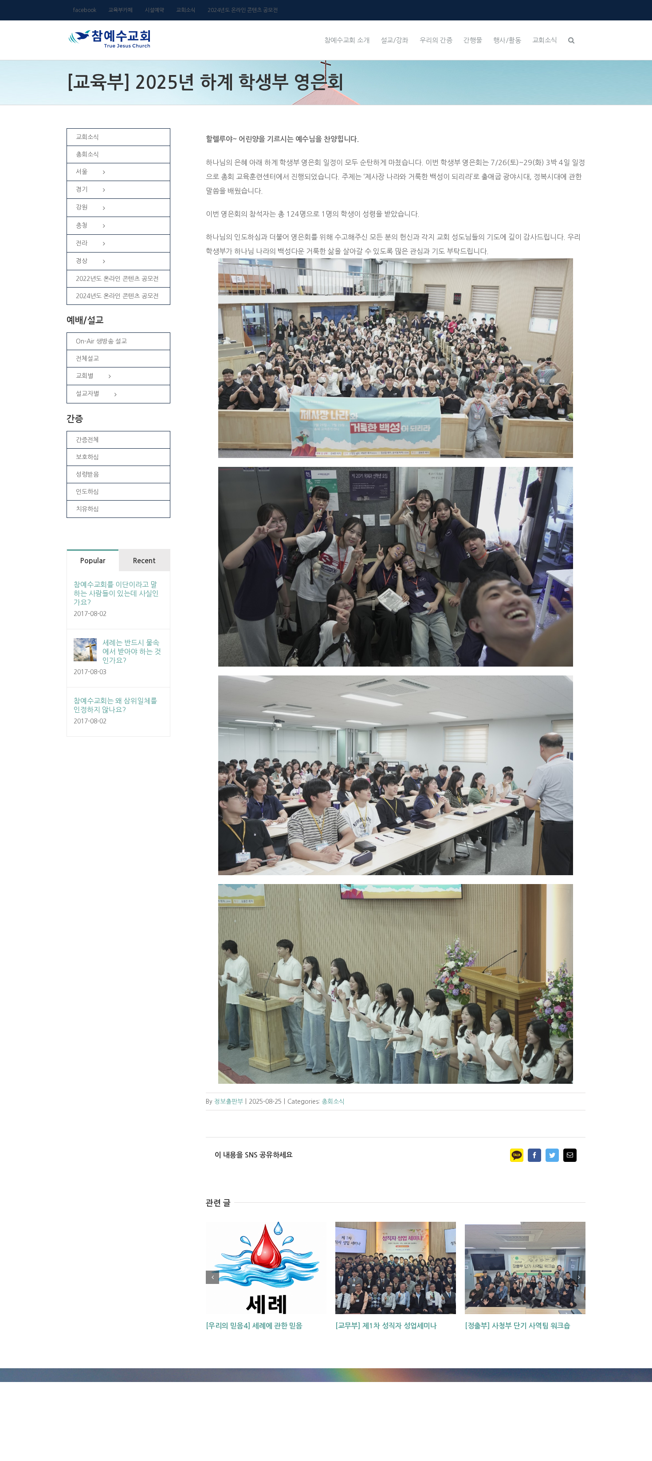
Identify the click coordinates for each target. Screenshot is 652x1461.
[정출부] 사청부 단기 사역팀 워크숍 (517, 1326)
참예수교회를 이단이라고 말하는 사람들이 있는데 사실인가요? (116, 593)
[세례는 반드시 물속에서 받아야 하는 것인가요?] (85, 645)
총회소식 (333, 1101)
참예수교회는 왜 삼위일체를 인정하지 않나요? (115, 705)
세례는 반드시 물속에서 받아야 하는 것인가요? (131, 651)
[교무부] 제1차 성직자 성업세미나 (386, 1326)
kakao (516, 1155)
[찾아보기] (571, 39)
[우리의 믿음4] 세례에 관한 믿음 (254, 1326)
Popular (92, 560)
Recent (144, 560)
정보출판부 (228, 1101)
